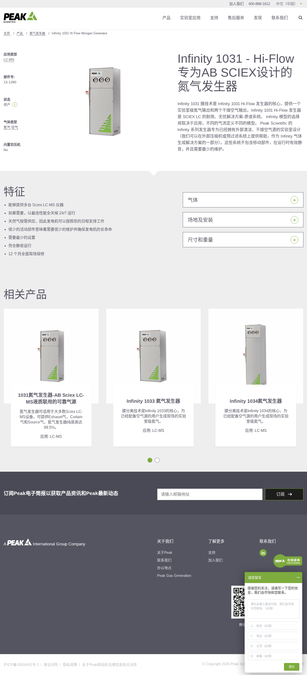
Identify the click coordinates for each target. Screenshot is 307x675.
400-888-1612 (259, 4)
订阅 (281, 494)
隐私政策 (70, 665)
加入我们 (236, 4)
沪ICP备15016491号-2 (21, 665)
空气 (14, 127)
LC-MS (9, 59)
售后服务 (236, 18)
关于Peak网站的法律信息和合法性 (109, 665)
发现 (258, 18)
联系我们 (280, 18)
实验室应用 (190, 18)
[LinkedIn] (263, 552)
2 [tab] (157, 460)
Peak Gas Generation (174, 575)
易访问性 (51, 665)
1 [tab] (150, 460)
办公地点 (164, 568)
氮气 (7, 127)
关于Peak (164, 552)
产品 (166, 18)
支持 (214, 18)
